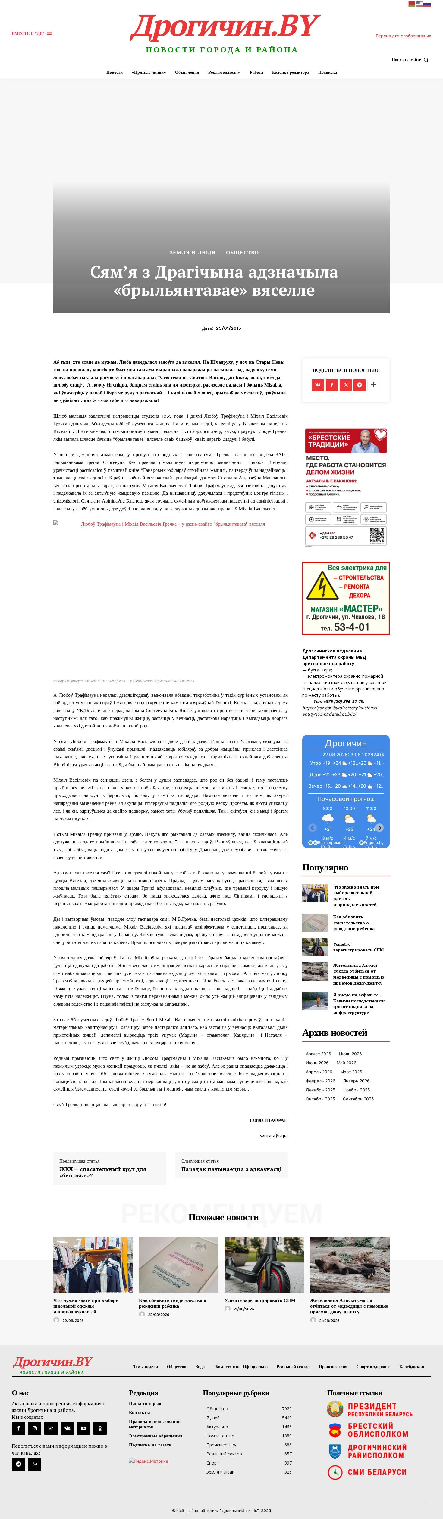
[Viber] (34, 1464)
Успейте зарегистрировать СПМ (358, 947)
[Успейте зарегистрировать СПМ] (315, 947)
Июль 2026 (350, 1053)
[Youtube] (83, 1428)
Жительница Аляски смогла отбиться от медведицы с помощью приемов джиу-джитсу (358, 974)
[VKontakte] (67, 1428)
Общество (242, 252)
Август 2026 (318, 1053)
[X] (346, 385)
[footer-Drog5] (377, 1451)
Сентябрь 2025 (358, 1098)
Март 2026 (351, 1071)
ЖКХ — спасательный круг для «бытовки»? (102, 1172)
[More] (373, 385)
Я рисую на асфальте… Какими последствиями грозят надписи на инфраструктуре (359, 1003)
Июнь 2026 (317, 1062)
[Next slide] (379, 827)
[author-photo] (57, 1320)
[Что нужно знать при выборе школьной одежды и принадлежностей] (315, 893)
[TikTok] (51, 1428)
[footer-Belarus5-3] (377, 1409)
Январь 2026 (356, 1080)
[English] (419, 3)
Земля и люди (193, 252)
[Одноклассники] (100, 1428)
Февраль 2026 (320, 1080)
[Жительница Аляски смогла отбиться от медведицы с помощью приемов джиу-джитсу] (315, 971)
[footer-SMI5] (377, 1472)
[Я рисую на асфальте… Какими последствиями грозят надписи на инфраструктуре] (315, 1001)
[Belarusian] (412, 3)
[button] (411, 59)
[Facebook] (332, 385)
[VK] (318, 385)
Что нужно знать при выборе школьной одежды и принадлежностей (85, 1306)
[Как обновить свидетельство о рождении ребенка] (315, 923)
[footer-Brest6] (377, 1430)
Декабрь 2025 (320, 1089)
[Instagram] (34, 1428)
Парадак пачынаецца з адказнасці (231, 1169)
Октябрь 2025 (320, 1098)
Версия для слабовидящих (403, 35)
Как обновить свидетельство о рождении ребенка (354, 922)
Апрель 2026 (319, 1071)
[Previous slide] (312, 827)
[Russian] (427, 3)
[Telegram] (359, 385)
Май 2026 (347, 1062)
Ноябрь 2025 (356, 1089)
